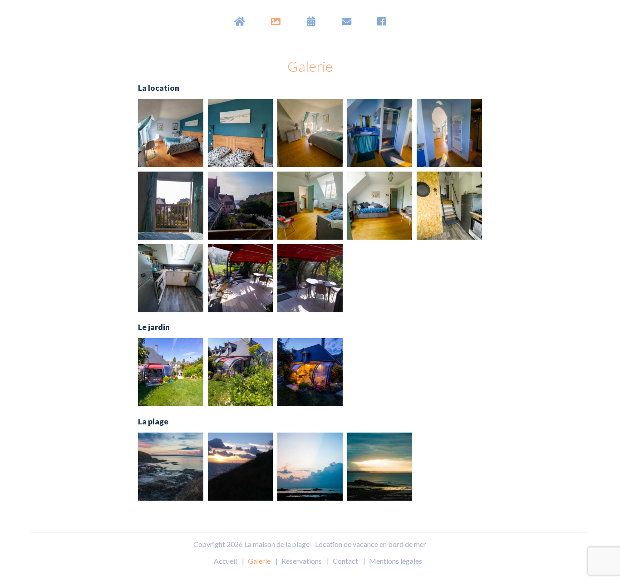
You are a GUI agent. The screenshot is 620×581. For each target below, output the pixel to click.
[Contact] (346, 21)
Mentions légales (395, 560)
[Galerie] (275, 21)
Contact (345, 560)
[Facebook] (381, 21)
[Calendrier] (311, 21)
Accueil (225, 560)
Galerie (259, 560)
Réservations (301, 560)
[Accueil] (239, 21)
